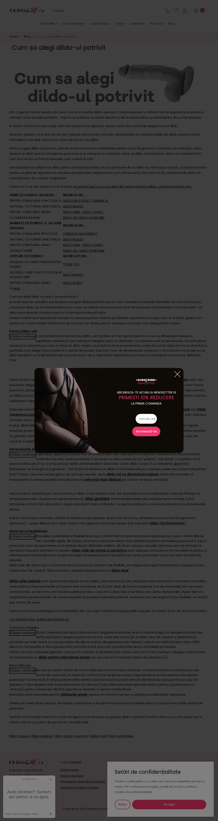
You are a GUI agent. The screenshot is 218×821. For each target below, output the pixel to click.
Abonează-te (146, 431)
